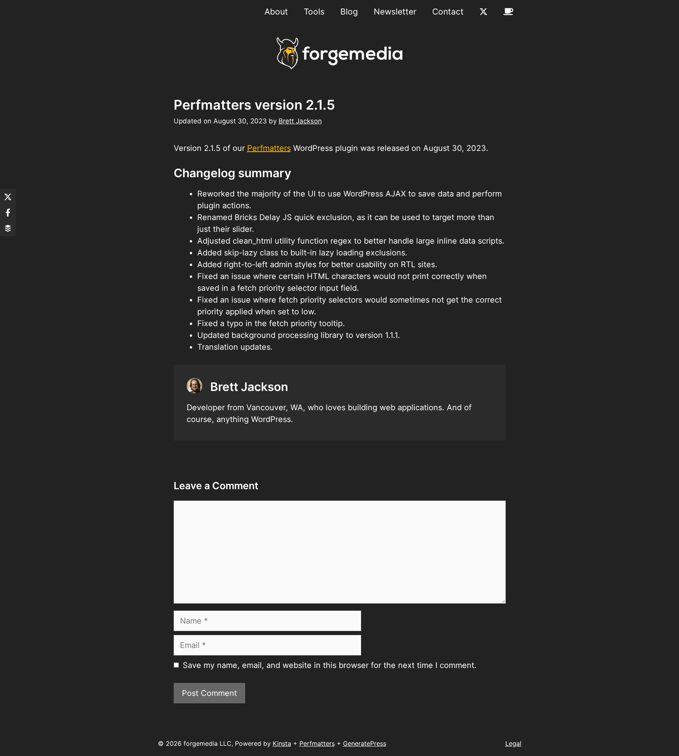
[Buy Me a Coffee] (508, 12)
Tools (314, 12)
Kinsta (282, 743)
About (276, 12)
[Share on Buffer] (8, 228)
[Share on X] (8, 197)
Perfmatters (269, 148)
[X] (483, 12)
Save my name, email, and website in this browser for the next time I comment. (330, 665)
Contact (448, 12)
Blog (349, 12)
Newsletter (395, 12)
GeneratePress (364, 743)
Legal (513, 743)
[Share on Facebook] (8, 212)
